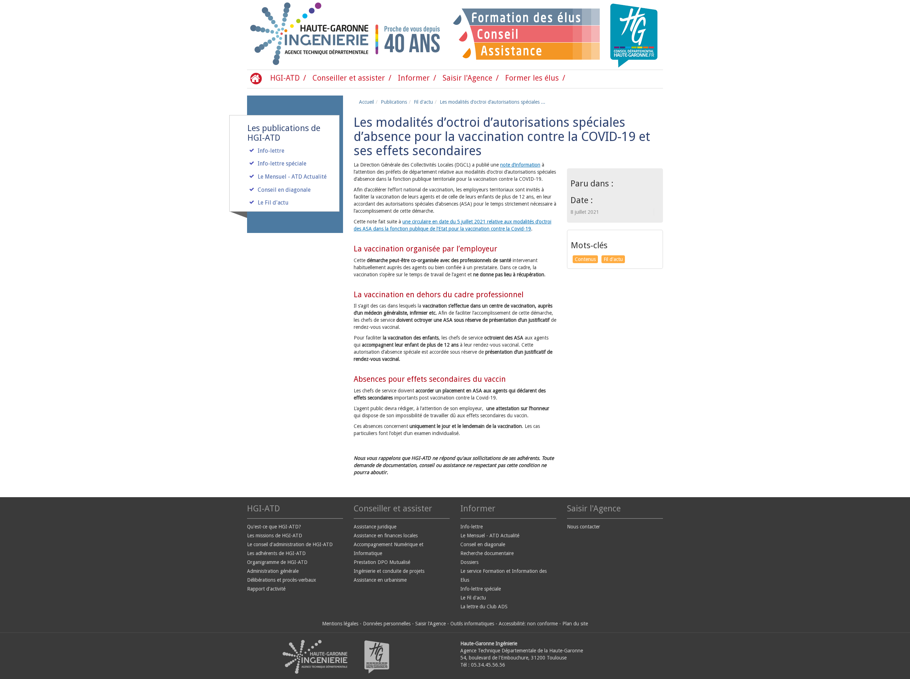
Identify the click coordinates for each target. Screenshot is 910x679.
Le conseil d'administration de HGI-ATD (290, 544)
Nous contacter (583, 526)
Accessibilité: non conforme (528, 623)
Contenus (585, 259)
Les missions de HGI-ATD (274, 535)
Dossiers (469, 562)
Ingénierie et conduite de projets (389, 571)
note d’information (520, 165)
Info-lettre (271, 150)
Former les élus (532, 78)
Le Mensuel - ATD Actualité (292, 176)
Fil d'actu (423, 102)
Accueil (366, 102)
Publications (394, 102)
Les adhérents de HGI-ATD (276, 553)
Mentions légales (340, 623)
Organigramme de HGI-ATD (277, 562)
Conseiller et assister (348, 78)
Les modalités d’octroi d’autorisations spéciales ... (492, 102)
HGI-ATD (285, 78)
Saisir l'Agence (467, 78)
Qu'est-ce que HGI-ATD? (274, 526)
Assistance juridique (375, 526)
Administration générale (273, 571)
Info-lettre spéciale (282, 163)
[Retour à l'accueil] (277, 35)
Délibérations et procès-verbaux (281, 580)
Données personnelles (387, 623)
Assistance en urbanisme (380, 580)
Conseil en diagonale (284, 189)
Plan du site (575, 623)
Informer (414, 78)
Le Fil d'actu (273, 202)
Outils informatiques (472, 623)
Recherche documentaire (487, 553)
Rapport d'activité (266, 589)
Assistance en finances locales (386, 535)
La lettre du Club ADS (484, 606)
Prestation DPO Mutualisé (382, 562)
